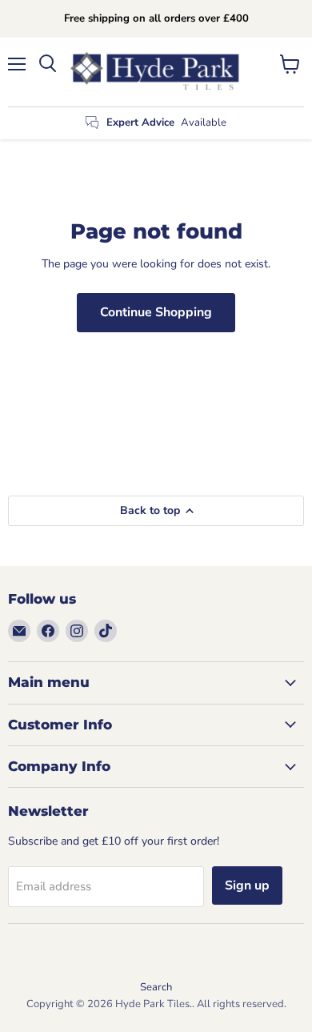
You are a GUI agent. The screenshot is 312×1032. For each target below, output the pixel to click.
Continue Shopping (156, 312)
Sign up (247, 885)
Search (156, 987)
